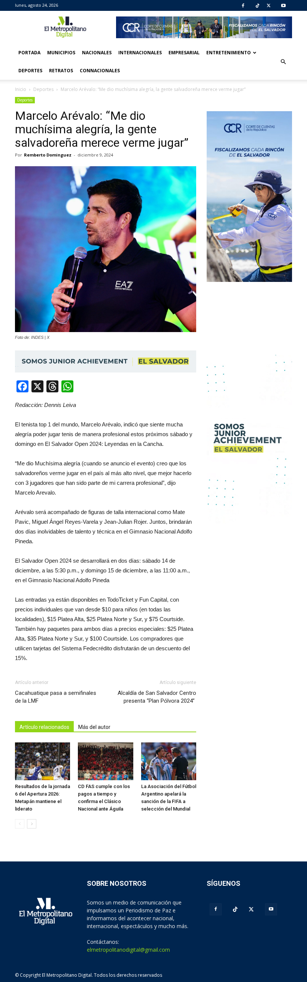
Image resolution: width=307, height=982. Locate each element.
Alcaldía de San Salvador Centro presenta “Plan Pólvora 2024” (157, 697)
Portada (29, 52)
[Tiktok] (257, 5)
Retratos (61, 70)
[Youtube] (283, 5)
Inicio (20, 89)
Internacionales (140, 52)
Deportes (30, 70)
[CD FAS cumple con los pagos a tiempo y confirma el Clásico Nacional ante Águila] (105, 761)
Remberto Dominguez (48, 155)
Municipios (61, 52)
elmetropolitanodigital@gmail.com (128, 949)
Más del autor (94, 727)
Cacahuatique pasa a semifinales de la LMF (55, 697)
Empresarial (184, 52)
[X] (269, 5)
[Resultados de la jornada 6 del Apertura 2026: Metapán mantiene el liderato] (42, 761)
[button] (283, 62)
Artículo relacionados (44, 727)
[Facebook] (243, 5)
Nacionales (97, 52)
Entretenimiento (228, 52)
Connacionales (100, 70)
